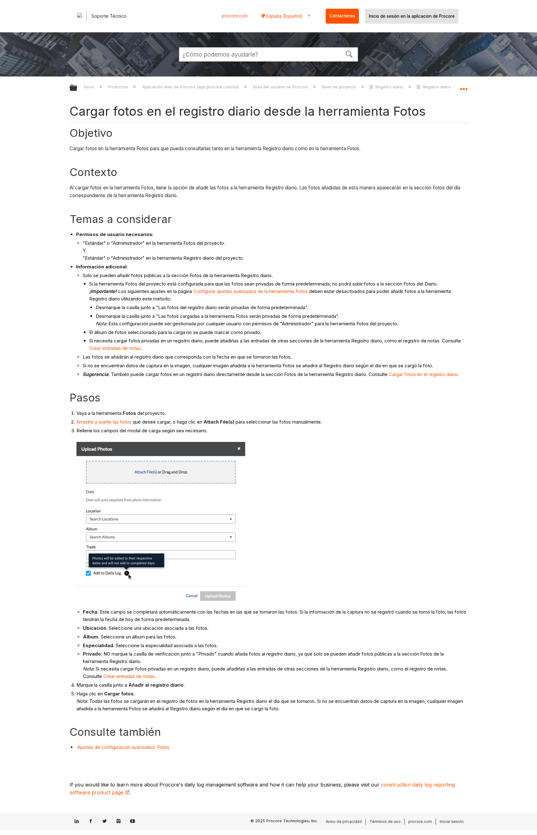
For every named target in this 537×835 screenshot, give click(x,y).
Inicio (89, 86)
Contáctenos (342, 15)
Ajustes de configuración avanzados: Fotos (122, 747)
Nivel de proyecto (339, 86)
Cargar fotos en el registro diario (423, 374)
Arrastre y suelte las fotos (103, 422)
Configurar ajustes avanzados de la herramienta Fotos (250, 291)
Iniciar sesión (452, 821)
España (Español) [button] (284, 16)
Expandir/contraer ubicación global (463, 86)
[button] (349, 53)
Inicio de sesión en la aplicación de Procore (412, 16)
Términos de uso (385, 821)
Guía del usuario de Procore (281, 86)
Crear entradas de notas (115, 348)
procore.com (235, 15)
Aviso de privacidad (344, 821)
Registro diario (389, 86)
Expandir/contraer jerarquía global (77, 88)
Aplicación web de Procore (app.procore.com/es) (191, 86)
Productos (118, 86)
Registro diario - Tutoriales (448, 86)
